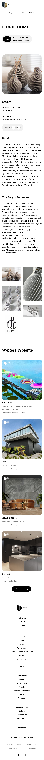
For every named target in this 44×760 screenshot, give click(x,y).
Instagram (22, 618)
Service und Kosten (22, 691)
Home (4, 13)
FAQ (22, 694)
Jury (22, 644)
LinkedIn (22, 622)
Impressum (13, 749)
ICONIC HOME (8, 110)
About (22, 641)
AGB (23, 749)
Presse (10, 744)
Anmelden (22, 698)
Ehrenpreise (22, 715)
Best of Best (22, 718)
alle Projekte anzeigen (21, 589)
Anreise (20, 744)
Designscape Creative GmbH (14, 119)
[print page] (13, 128)
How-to (22, 679)
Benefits (22, 687)
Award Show (22, 648)
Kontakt (22, 666)
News (22, 663)
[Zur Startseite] (7, 4)
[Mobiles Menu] (39, 5)
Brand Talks (22, 659)
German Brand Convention (22, 652)
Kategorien (22, 683)
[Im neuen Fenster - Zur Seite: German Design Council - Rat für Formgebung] (22, 738)
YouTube (22, 625)
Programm (22, 655)
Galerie (22, 711)
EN (24, 755)
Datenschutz (31, 744)
